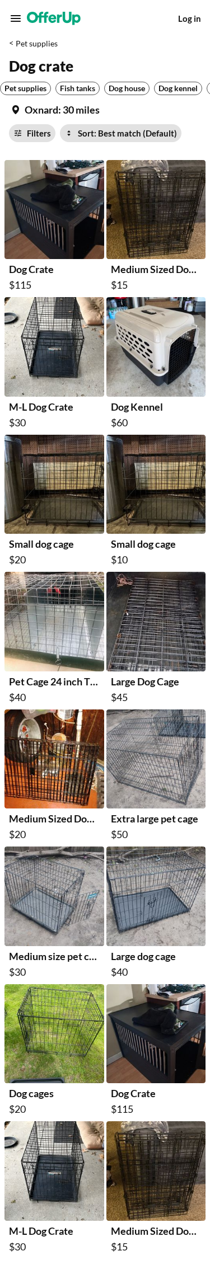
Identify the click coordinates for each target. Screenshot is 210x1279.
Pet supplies (37, 43)
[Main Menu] (15, 18)
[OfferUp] (54, 18)
